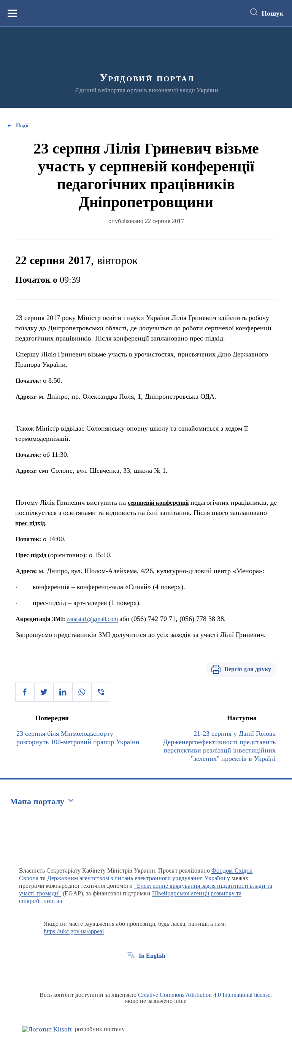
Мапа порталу (37, 801)
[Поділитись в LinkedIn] (63, 692)
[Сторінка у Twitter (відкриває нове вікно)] (145, 972)
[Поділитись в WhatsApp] (82, 692)
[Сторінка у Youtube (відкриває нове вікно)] (159, 972)
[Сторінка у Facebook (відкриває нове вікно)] (131, 972)
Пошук (272, 13)
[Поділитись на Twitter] (44, 692)
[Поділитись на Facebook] (25, 692)
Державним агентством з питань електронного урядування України (136, 878)
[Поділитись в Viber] (101, 692)
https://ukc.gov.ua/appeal (74, 931)
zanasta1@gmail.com (92, 619)
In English (152, 955)
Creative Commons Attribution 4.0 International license (204, 995)
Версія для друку (247, 669)
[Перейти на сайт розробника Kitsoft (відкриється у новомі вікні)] (47, 1029)
